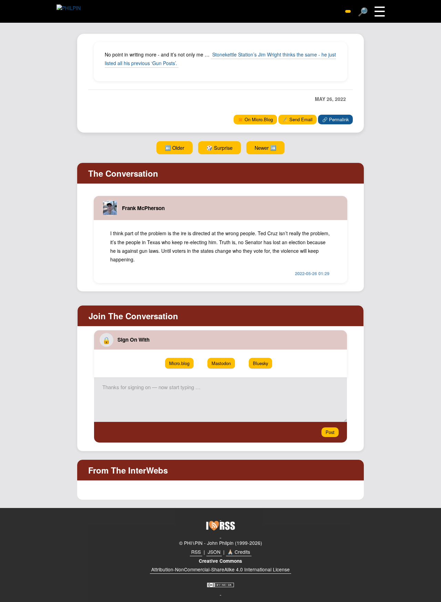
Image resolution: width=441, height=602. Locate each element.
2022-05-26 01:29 (312, 273)
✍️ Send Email (297, 119)
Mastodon (221, 363)
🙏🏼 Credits (238, 551)
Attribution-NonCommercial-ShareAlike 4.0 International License (220, 569)
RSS (196, 551)
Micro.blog (179, 363)
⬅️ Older (174, 147)
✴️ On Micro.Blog (255, 119)
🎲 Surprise (219, 147)
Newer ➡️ (265, 147)
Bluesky (260, 363)
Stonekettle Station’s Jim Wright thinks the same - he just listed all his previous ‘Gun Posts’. (220, 58)
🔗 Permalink (335, 119)
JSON (214, 551)
